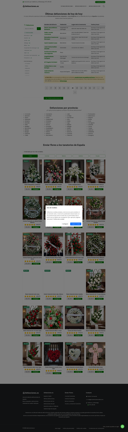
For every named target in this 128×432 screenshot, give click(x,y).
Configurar (65, 224)
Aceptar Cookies (75, 224)
